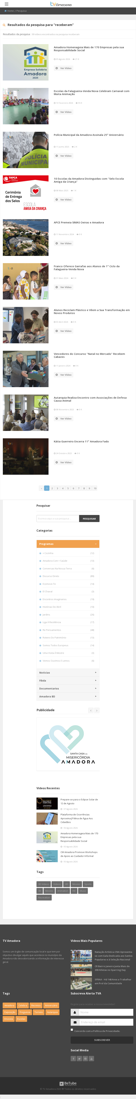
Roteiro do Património (68, 637)
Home (10, 10)
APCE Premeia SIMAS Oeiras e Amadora (79, 222)
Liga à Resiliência (68, 622)
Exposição (9, 1012)
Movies (76, 884)
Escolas (21, 1018)
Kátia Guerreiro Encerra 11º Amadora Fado (81, 441)
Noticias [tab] (44, 672)
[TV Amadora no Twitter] (79, 1058)
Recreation (44, 897)
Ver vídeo (66, 68)
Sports (88, 884)
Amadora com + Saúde (68, 560)
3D (39, 890)
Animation (62, 890)
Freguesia (25, 1012)
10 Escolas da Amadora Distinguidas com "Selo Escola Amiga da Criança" (89, 180)
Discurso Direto (68, 576)
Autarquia (52, 1012)
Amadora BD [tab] (47, 696)
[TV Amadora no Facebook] (73, 1058)
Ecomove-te (68, 583)
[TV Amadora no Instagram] (85, 1058)
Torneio (39, 1012)
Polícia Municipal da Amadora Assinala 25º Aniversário (89, 135)
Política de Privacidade (106, 1031)
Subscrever (102, 1040)
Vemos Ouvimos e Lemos (68, 660)
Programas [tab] (46, 544)
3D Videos (43, 884)
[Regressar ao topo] (124, 1077)
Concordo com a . (97, 1031)
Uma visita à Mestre (68, 652)
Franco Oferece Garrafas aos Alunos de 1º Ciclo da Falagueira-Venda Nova (87, 267)
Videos (57, 884)
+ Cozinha (68, 553)
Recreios (36, 1005)
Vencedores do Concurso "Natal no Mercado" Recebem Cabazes (89, 355)
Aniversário (51, 1005)
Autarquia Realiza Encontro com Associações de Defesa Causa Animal (90, 399)
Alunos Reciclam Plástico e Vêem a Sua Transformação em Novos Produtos (92, 311)
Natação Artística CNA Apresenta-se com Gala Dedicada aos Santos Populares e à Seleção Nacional (114, 955)
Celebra (23, 1005)
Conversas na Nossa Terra (68, 568)
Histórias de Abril (68, 606)
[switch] (72, 1030)
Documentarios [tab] (49, 688)
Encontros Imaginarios (68, 599)
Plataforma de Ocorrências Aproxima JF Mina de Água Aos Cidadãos (77, 818)
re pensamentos (68, 630)
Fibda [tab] (42, 680)
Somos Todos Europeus (68, 645)
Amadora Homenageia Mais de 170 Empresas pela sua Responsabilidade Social (89, 48)
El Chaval (68, 591)
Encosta (8, 1018)
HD (66, 884)
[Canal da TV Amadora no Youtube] (91, 1058)
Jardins (68, 614)
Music (83, 890)
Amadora (9, 1005)
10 (95, 488)
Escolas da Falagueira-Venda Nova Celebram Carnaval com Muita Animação (91, 92)
